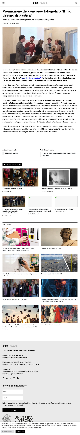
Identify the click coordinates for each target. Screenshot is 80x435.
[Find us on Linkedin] (10, 378)
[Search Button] (76, 3)
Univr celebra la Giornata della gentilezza (57, 189)
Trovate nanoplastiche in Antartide (51, 274)
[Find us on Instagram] (14, 378)
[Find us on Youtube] (7, 378)
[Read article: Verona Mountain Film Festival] (66, 201)
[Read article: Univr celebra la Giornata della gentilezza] (60, 177)
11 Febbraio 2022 (60, 211)
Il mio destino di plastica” (31, 78)
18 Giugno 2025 (7, 191)
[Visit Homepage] (39, 3)
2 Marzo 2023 (7, 215)
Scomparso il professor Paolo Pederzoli (14, 299)
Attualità (16, 23)
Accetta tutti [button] (20, 431)
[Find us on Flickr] (17, 378)
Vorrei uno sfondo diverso (12, 189)
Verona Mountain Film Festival (64, 209)
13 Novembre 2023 (47, 191)
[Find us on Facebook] (3, 378)
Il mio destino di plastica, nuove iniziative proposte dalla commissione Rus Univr (12, 211)
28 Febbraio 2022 (34, 213)
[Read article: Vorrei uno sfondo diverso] (20, 177)
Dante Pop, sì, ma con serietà (50, 325)
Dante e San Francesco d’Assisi (51, 248)
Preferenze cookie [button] (7, 431)
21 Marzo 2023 (6, 23)
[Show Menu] (3, 3)
